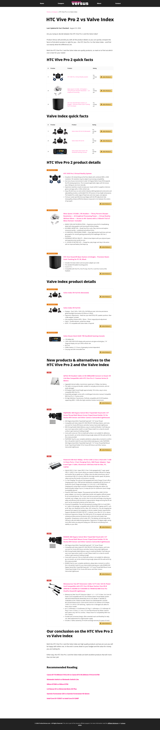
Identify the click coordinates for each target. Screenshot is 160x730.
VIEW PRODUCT (107, 77)
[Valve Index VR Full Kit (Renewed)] (60, 131)
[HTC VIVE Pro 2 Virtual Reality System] (58, 77)
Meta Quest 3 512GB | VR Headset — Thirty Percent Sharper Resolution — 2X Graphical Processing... (79, 90)
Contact (118, 3)
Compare (61, 3)
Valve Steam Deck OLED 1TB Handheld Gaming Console (79, 151)
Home (42, 3)
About (99, 3)
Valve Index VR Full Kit (78, 141)
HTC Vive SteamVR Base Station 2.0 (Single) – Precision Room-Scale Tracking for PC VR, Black (79, 104)
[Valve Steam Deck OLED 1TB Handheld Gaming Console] (60, 151)
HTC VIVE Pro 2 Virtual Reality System (78, 77)
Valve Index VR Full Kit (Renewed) (81, 131)
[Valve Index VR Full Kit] (60, 141)
